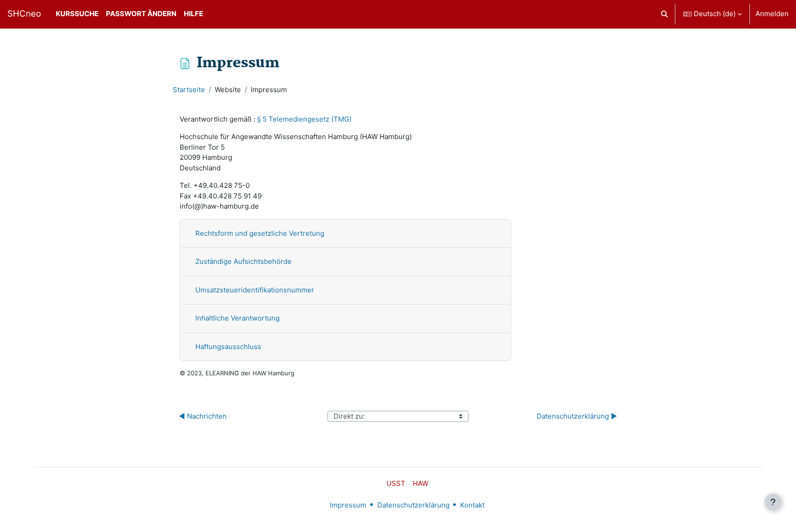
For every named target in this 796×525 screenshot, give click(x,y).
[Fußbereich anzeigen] (773, 502)
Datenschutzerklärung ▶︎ (577, 416)
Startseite (189, 89)
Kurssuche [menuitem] (77, 13)
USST (395, 483)
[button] (664, 14)
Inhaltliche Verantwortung (237, 318)
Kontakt (472, 505)
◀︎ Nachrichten (203, 416)
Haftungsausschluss (228, 346)
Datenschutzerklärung (413, 505)
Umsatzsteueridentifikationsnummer (254, 290)
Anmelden (772, 13)
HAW (420, 483)
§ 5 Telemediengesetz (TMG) (304, 119)
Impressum (348, 505)
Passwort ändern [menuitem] (141, 13)
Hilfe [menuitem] (193, 13)
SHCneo (24, 13)
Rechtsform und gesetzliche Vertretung (259, 233)
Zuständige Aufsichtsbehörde (243, 261)
